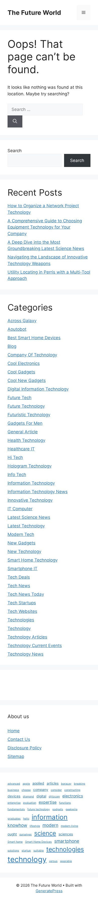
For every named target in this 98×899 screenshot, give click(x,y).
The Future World (34, 12)
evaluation (29, 802)
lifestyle (35, 826)
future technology (38, 809)
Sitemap (16, 756)
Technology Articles (27, 636)
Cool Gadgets (21, 371)
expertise (48, 802)
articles (53, 783)
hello (26, 818)
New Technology (24, 551)
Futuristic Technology (29, 414)
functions (65, 802)
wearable (66, 861)
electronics (72, 796)
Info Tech (17, 474)
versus (53, 861)
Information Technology (31, 483)
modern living (69, 826)
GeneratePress (49, 890)
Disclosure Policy (24, 747)
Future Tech (19, 397)
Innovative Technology (30, 500)
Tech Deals (19, 577)
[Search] (15, 121)
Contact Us (19, 739)
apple (26, 783)
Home (14, 730)
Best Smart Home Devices (34, 337)
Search (15, 150)
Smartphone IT (22, 568)
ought (12, 834)
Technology (19, 628)
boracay (66, 783)
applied (38, 783)
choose (26, 790)
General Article (23, 431)
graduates (14, 818)
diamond (28, 796)
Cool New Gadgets (27, 380)
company (40, 790)
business (13, 790)
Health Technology (26, 440)
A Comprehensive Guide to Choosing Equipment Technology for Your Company (45, 227)
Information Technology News (38, 491)
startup (26, 850)
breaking (79, 783)
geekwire (71, 809)
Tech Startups (22, 602)
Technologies (21, 619)
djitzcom (54, 796)
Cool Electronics (24, 363)
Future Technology (26, 406)
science (45, 833)
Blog (12, 346)
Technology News (25, 654)
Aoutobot (17, 329)
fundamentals (16, 809)
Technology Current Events (35, 645)
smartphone (66, 841)
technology (27, 859)
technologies (65, 849)
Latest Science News (29, 517)
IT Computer (20, 508)
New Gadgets (21, 542)
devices (14, 796)
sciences (66, 834)
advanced (14, 783)
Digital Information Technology (38, 389)
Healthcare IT (21, 448)
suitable (38, 850)
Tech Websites (22, 611)
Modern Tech (21, 534)
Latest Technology (26, 525)
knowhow (17, 825)
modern (50, 825)
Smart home (15, 841)
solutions (13, 850)
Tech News (19, 585)
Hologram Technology (30, 465)
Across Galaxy (22, 320)
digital (41, 796)
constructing (72, 790)
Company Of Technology (32, 354)
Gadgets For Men (25, 423)
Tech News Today (26, 594)
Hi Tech (15, 457)
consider (56, 790)
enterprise (14, 802)
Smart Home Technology (33, 560)
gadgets (57, 809)
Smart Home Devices (38, 841)
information (50, 817)
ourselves (25, 834)
